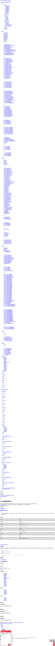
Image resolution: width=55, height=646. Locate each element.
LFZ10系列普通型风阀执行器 (8, 340)
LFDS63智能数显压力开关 (8, 241)
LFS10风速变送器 (6, 137)
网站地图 (10, 623)
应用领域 (3, 356)
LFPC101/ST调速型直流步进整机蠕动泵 (10, 305)
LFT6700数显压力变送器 (7, 74)
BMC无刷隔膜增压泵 (9, 25)
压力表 (7, 16)
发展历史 (5, 600)
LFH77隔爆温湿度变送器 (7, 116)
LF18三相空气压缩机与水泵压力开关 (9, 181)
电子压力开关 (8, 20)
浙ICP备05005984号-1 (20, 622)
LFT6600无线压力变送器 (7, 73)
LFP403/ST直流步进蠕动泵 (8, 292)
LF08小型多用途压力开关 (7, 168)
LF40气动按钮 (6, 191)
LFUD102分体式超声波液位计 (8, 99)
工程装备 (5, 368)
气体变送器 (7, 11)
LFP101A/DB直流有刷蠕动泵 (8, 274)
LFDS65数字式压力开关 (7, 242)
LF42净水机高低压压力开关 (8, 197)
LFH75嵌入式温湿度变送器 (8, 115)
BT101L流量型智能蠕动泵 (8, 302)
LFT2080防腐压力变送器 (7, 64)
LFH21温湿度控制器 (7, 109)
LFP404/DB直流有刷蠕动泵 (8, 293)
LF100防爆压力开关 (7, 213)
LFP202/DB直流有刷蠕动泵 (8, 281)
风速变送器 (7, 12)
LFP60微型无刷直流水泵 (7, 262)
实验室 (5, 367)
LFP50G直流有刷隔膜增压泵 (8, 309)
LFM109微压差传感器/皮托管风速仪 (9, 45)
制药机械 (5, 359)
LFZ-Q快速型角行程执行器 (8, 337)
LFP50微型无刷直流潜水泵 (8, 260)
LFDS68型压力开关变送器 (8, 243)
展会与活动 (5, 590)
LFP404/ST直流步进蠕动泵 (8, 294)
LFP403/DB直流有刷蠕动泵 (8, 291)
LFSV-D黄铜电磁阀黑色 (7, 350)
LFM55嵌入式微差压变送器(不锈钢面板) (10, 50)
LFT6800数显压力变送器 (7, 77)
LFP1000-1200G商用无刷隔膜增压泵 (9, 328)
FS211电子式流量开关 (7, 224)
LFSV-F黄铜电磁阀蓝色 (7, 349)
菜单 (1, 624)
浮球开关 (7, 18)
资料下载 (5, 429)
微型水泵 (5, 21)
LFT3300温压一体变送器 (7, 70)
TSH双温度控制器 (6, 212)
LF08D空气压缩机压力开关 (8, 171)
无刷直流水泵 (8, 22)
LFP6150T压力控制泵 (7, 269)
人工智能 (5, 369)
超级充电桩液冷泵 (6, 263)
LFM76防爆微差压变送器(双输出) (9, 53)
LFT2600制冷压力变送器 (7, 65)
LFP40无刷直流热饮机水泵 (8, 256)
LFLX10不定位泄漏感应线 (8, 154)
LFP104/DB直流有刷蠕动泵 (8, 279)
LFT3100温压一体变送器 (7, 69)
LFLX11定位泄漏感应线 (7, 155)
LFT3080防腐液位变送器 (7, 95)
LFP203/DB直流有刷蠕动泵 (8, 282)
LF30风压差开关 (6, 187)
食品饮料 (5, 579)
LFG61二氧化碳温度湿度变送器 (8, 133)
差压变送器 (7, 7)
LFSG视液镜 (6, 232)
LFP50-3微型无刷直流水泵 (8, 261)
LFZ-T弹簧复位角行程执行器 (8, 338)
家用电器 (5, 370)
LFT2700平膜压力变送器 (7, 66)
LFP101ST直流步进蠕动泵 (8, 275)
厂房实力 (5, 465)
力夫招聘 (5, 428)
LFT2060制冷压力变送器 (7, 63)
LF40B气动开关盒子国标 (7, 193)
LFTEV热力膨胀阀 (6, 233)
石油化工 (5, 365)
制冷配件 (7, 19)
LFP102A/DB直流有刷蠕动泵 (8, 276)
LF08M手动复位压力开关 (7, 173)
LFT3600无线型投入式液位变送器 (9, 97)
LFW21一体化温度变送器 (7, 122)
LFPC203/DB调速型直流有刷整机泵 (9, 300)
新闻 (4, 589)
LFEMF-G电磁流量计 (7, 146)
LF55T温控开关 (6, 203)
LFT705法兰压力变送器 (7, 84)
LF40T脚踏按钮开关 (7, 196)
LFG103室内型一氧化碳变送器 (8, 128)
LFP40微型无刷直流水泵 (7, 255)
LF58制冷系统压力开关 (7, 202)
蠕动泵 (5, 249)
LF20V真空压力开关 (7, 185)
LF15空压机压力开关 (7, 178)
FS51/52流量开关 (6, 222)
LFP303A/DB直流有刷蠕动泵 (8, 286)
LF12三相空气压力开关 (7, 177)
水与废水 (5, 578)
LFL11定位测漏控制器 (7, 153)
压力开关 (7, 15)
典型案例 (5, 431)
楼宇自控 (5, 357)
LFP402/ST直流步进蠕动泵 (8, 290)
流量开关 (7, 17)
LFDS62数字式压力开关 (7, 240)
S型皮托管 (5, 142)
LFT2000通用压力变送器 (7, 58)
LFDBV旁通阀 (6, 235)
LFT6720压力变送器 (7, 76)
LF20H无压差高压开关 (7, 184)
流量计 (5, 40)
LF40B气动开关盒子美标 (7, 194)
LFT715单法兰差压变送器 (8, 86)
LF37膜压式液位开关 (7, 190)
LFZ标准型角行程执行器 (7, 339)
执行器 (5, 26)
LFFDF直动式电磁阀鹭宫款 (8, 348)
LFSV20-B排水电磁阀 (7, 352)
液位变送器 (7, 8)
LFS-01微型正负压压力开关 (8, 207)
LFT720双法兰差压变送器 (8, 87)
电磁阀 (5, 28)
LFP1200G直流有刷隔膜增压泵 (8, 319)
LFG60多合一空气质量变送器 (8, 132)
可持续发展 (5, 430)
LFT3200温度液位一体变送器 (8, 96)
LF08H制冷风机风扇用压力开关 (8, 172)
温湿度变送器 (8, 9)
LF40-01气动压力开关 (7, 192)
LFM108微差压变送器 (7, 44)
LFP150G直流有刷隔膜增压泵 (8, 312)
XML (8, 623)
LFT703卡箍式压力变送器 (8, 83)
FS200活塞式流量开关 (7, 223)
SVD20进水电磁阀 (6, 351)
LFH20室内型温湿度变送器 (8, 108)
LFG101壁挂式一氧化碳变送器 (8, 127)
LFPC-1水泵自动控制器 (7, 209)
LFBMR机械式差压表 (7, 217)
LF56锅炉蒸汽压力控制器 (7, 201)
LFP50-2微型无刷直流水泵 (8, 259)
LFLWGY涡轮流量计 (7, 148)
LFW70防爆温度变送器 (7, 123)
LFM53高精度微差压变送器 (8, 49)
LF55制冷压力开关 (6, 200)
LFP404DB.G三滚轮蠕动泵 (8, 298)
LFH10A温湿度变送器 (7, 106)
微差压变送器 (8, 5)
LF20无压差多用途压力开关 (8, 183)
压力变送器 (7, 6)
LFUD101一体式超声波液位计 (8, 98)
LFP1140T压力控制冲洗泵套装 (8, 270)
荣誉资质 (5, 598)
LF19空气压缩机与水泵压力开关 (9, 182)
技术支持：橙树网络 (3, 623)
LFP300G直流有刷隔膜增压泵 (8, 314)
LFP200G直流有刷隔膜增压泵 (8, 313)
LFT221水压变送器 (6, 78)
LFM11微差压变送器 (7, 46)
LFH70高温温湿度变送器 (7, 113)
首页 (1, 495)
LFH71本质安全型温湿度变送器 (8, 114)
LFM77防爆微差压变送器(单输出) (9, 54)
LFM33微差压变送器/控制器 (8, 47)
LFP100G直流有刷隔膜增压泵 (8, 311)
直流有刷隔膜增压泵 (9, 24)
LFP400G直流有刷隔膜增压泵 (8, 315)
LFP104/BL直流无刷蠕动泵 (8, 280)
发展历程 (5, 466)
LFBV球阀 (5, 236)
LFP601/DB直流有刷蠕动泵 (8, 301)
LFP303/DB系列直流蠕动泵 (8, 285)
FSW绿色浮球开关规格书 (4, 544)
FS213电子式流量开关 (7, 225)
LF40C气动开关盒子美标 (7, 195)
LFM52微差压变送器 (7, 48)
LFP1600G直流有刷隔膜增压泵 (8, 323)
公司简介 (5, 597)
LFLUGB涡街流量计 (7, 147)
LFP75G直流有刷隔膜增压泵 (8, 310)
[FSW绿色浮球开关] (3, 496)
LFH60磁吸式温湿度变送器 (8, 112)
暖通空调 (5, 358)
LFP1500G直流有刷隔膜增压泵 (8, 320)
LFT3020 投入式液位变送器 (8, 94)
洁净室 (5, 360)
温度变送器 (7, 10)
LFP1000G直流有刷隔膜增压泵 (8, 318)
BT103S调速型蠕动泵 (7, 303)
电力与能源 (5, 366)
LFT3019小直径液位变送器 (8, 93)
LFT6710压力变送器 (7, 75)
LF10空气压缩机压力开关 (7, 174)
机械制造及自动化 (6, 362)
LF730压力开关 (6, 206)
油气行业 (5, 580)
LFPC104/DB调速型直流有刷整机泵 (9, 304)
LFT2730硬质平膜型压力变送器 (8, 67)
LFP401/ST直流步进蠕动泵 (8, 289)
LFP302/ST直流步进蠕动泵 (8, 284)
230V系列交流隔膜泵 (7, 322)
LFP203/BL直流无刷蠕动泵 (8, 283)
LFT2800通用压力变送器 (7, 68)
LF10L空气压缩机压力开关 (8, 175)
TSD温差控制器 (6, 211)
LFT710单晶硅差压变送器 (8, 85)
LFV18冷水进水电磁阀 (7, 353)
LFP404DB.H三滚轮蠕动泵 (8, 299)
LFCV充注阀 (6, 234)
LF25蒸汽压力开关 (6, 186)
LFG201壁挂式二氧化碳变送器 (8, 129)
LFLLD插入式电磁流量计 (7, 149)
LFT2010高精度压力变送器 (8, 60)
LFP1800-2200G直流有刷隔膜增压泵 (9, 321)
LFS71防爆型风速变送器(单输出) (9, 139)
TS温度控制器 (6, 210)
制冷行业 (5, 361)
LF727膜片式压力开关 (7, 205)
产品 (2, 495)
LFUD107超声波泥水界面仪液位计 (9, 102)
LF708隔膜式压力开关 (7, 204)
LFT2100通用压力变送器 (7, 59)
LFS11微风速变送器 (7, 138)
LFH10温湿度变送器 (7, 107)
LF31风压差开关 (6, 188)
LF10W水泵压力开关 (7, 176)
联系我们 (5, 467)
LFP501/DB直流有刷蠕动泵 (8, 295)
